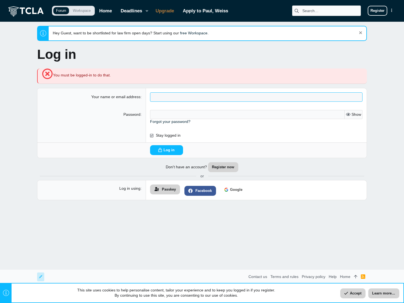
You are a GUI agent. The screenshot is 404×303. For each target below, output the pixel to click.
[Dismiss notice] (360, 33)
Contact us (257, 276)
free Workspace (193, 33)
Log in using (129, 188)
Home (345, 276)
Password (131, 114)
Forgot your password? (170, 121)
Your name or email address (115, 97)
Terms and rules (284, 276)
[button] (147, 11)
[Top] (355, 276)
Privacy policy (313, 276)
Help (333, 276)
